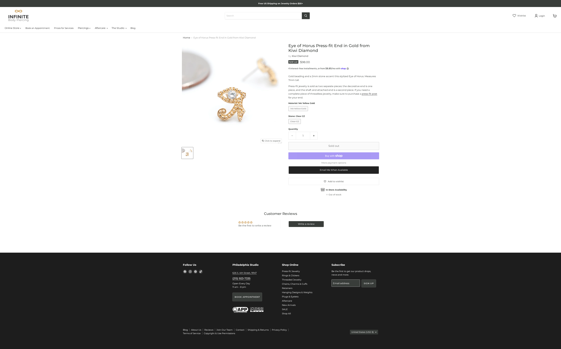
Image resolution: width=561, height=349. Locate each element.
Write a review (306, 224)
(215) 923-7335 (241, 278)
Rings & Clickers (290, 275)
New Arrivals (289, 305)
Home (186, 37)
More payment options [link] (333, 163)
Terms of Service (192, 333)
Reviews (208, 329)
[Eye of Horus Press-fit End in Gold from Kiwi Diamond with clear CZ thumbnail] (187, 153)
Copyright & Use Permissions (219, 333)
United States (362, 332)
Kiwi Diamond (300, 56)
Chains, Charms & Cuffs (294, 284)
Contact (240, 329)
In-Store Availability (336, 189)
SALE (285, 309)
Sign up (369, 283)
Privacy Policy (279, 329)
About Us (196, 329)
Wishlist (521, 15)
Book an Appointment (37, 28)
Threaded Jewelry (291, 279)
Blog (132, 28)
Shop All (286, 313)
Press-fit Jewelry (291, 271)
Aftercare (100, 28)
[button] (333, 170)
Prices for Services (63, 28)
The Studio (118, 28)
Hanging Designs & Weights (297, 292)
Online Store (12, 28)
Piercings (83, 28)
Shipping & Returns (258, 329)
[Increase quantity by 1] (314, 136)
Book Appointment (247, 297)
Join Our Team (225, 329)
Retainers (287, 288)
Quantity (293, 129)
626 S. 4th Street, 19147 (244, 272)
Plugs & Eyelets (290, 296)
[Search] (306, 15)
